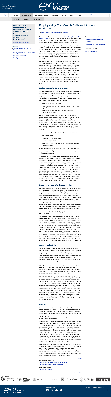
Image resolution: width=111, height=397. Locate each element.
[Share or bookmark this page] (62, 390)
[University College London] (103, 379)
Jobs (71, 15)
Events (64, 15)
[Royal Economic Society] (23, 379)
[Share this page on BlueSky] (57, 390)
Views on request (77, 372)
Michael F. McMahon (46, 369)
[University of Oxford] (87, 379)
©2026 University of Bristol (93, 393)
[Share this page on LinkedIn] (53, 390)
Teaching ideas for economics (53, 32)
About (79, 15)
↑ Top (79, 358)
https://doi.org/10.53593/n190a (21, 42)
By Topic (16, 19)
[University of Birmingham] (69, 379)
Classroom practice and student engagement (54, 362)
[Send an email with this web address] (48, 390)
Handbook (27, 19)
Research (55, 15)
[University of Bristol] (8, 379)
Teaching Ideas (26, 15)
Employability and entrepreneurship (51, 364)
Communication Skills (20, 55)
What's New (14, 15)
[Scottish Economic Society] (45, 379)
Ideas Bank (37, 19)
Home (42, 32)
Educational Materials (41, 15)
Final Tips (16, 58)
